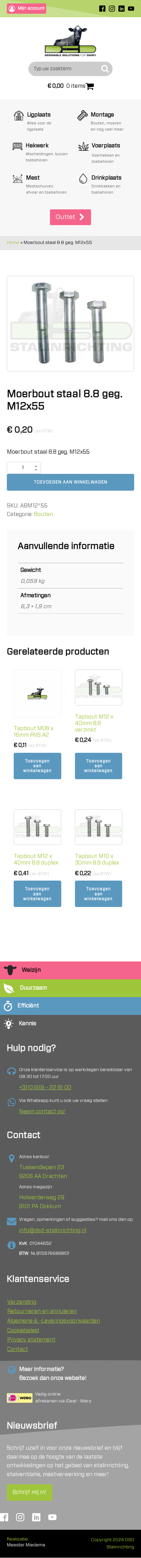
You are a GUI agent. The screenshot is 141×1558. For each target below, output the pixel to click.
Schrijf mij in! (30, 1492)
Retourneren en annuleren (42, 1311)
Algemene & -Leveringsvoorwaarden (53, 1321)
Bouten (43, 514)
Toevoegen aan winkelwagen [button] (37, 766)
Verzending (21, 1302)
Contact (17, 1349)
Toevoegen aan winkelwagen (70, 482)
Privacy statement (31, 1339)
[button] (70, 217)
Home (13, 243)
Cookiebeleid (23, 1330)
